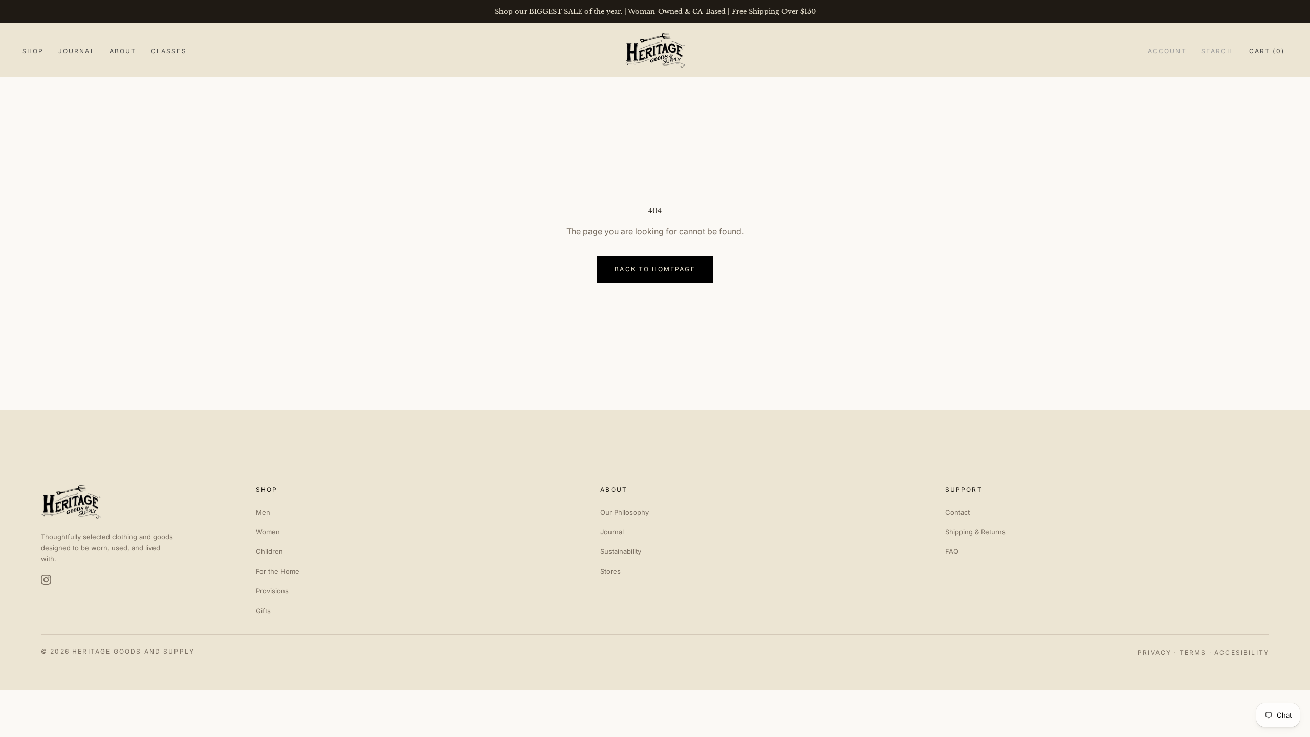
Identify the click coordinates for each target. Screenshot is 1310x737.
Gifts (263, 610)
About (123, 51)
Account (1167, 51)
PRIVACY (1154, 652)
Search (1217, 51)
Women (268, 532)
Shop (33, 51)
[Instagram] (46, 580)
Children (269, 551)
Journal (76, 51)
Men (263, 512)
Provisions (272, 591)
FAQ (951, 551)
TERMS (1193, 652)
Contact (957, 512)
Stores (610, 571)
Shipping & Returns (975, 532)
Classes (169, 51)
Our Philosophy (624, 512)
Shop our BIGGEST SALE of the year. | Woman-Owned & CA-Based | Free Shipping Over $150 (655, 11)
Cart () (1266, 51)
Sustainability (620, 551)
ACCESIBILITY (1241, 652)
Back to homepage (655, 269)
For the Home (277, 571)
